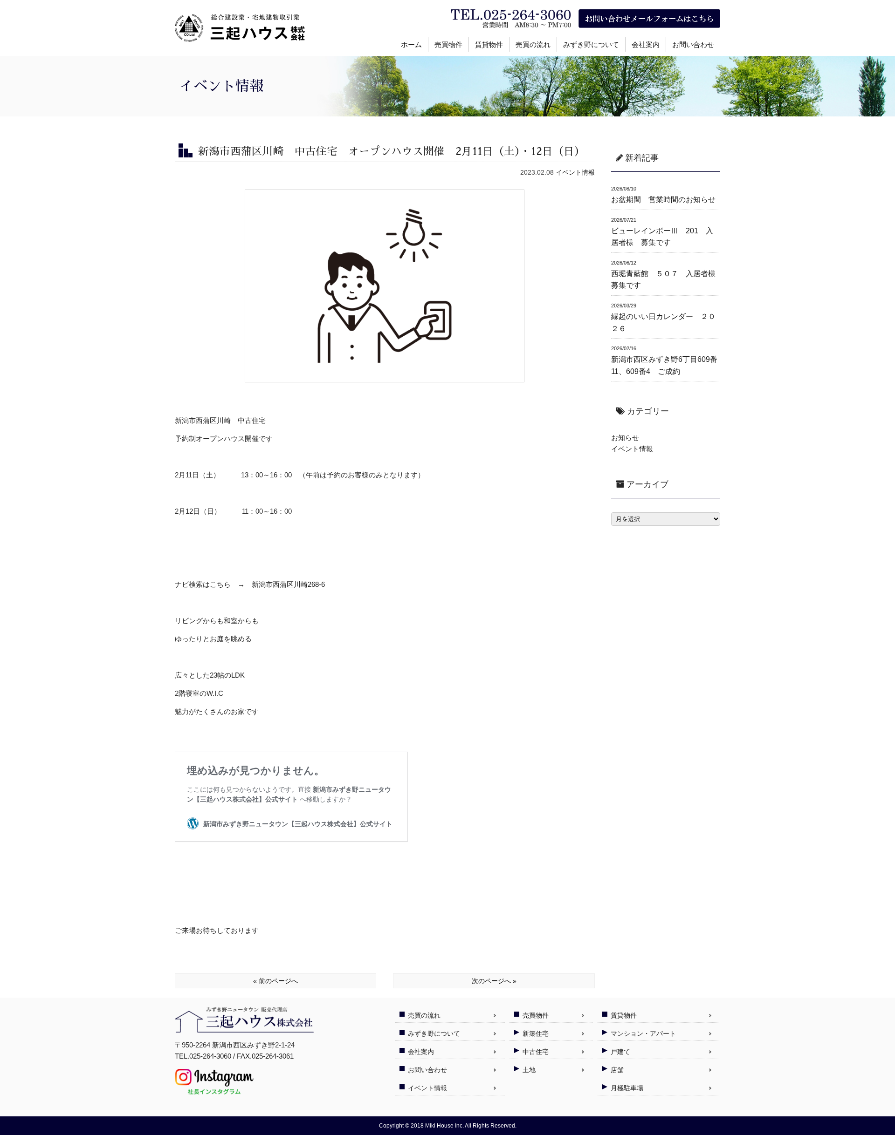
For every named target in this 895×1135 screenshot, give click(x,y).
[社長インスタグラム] (214, 1091)
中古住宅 (536, 1051)
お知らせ (625, 438)
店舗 (617, 1070)
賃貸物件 (489, 44)
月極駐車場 (627, 1088)
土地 (529, 1070)
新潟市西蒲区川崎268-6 (288, 584)
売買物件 (448, 44)
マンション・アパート (643, 1033)
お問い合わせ (693, 44)
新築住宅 (536, 1033)
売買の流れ (533, 44)
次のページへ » (494, 981)
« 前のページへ (275, 981)
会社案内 (646, 44)
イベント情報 (575, 172)
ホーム (411, 44)
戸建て (620, 1051)
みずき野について (591, 44)
